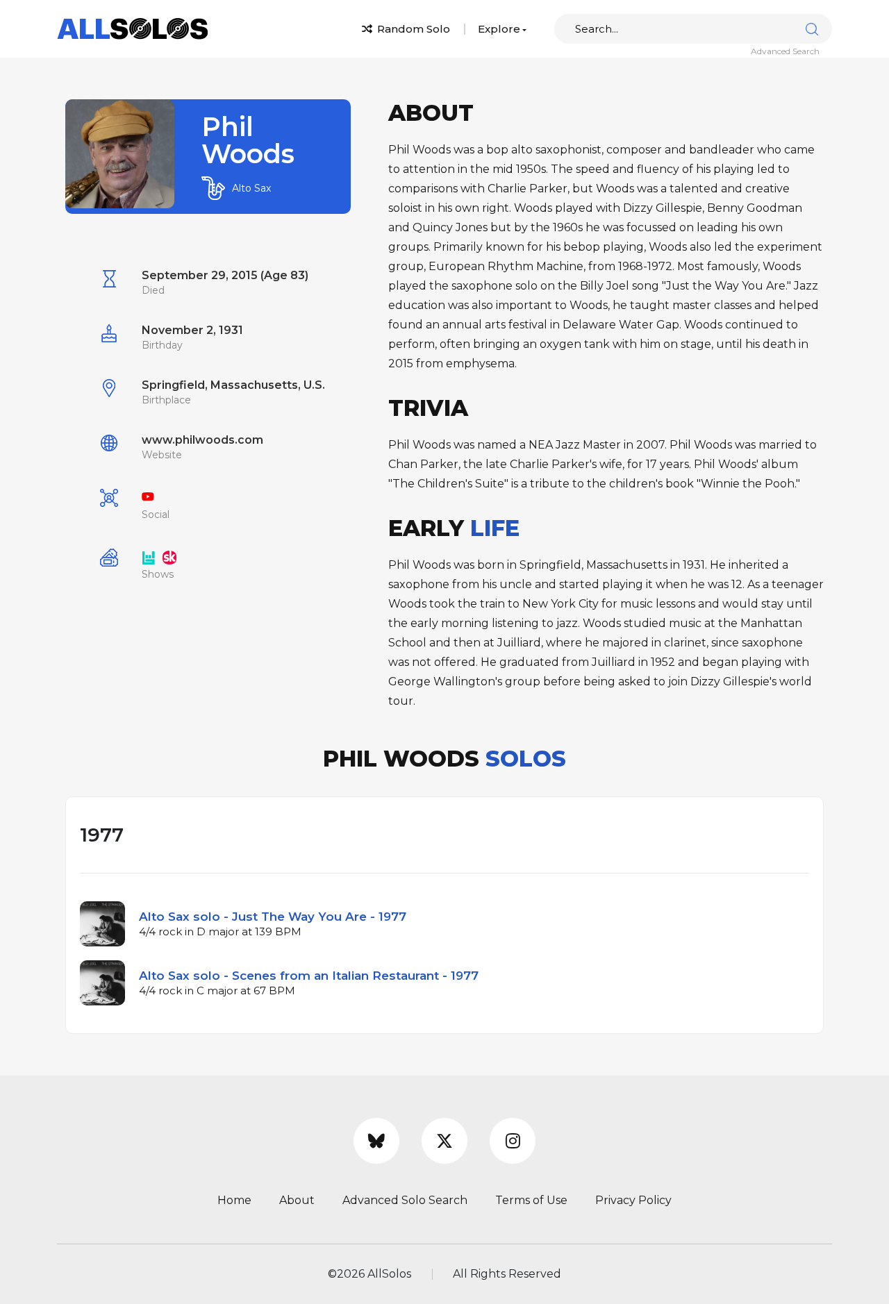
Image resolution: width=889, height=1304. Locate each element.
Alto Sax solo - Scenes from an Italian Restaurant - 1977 (309, 976)
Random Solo (412, 28)
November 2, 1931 (192, 330)
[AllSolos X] (444, 1140)
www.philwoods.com (202, 439)
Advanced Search (785, 51)
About (297, 1200)
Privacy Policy (633, 1200)
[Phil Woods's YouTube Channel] (148, 496)
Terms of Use (531, 1200)
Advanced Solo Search (404, 1200)
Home (234, 1200)
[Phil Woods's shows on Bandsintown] (149, 556)
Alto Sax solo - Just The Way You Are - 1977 (272, 916)
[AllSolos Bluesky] (376, 1140)
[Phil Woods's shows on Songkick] (169, 556)
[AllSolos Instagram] (512, 1140)
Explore (499, 28)
